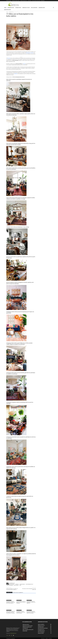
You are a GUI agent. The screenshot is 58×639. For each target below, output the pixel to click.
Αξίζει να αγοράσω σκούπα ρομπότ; (36, 0)
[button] (53, 7)
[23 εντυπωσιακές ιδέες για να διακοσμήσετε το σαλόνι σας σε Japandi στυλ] (31, 597)
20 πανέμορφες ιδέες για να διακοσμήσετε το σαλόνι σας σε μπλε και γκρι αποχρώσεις (10, 602)
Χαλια (20, 585)
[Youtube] (13, 635)
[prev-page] (6, 614)
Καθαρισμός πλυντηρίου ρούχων (16, 0)
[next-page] (8, 614)
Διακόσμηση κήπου (42, 7)
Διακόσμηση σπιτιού (11, 7)
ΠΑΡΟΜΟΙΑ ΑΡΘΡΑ (9, 592)
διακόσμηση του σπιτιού (29, 52)
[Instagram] (9, 635)
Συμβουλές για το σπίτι (26, 7)
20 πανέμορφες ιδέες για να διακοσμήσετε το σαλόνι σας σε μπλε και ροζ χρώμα (20, 612)
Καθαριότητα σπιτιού (7, 9)
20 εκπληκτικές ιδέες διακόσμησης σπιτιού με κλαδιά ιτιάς (29, 589)
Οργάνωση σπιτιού (18, 7)
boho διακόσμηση (12, 584)
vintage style (17, 584)
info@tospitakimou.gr (13, 633)
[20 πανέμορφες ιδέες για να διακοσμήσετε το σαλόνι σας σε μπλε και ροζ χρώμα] (21, 607)
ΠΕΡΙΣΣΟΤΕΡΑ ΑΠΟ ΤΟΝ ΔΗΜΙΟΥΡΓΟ (18, 592)
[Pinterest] (11, 635)
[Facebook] (7, 635)
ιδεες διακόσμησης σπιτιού (29, 584)
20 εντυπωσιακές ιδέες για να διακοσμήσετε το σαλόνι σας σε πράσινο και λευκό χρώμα (31, 612)
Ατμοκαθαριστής (29, 0)
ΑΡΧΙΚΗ (5, 7)
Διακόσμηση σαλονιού (9, 600)
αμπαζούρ (15, 73)
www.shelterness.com (12, 583)
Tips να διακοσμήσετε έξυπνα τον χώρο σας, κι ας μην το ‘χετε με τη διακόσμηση (21, 602)
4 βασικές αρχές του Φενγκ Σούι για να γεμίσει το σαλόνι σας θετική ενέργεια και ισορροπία (10, 612)
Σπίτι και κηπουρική (34, 7)
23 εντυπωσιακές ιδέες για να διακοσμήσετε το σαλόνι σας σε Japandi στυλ (31, 602)
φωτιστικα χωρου (16, 585)
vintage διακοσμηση (22, 584)
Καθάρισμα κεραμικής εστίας (23, 0)
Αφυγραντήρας (42, 0)
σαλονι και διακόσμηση (10, 585)
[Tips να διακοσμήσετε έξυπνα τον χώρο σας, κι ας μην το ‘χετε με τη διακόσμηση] (21, 597)
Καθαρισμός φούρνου (8, 0)
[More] (37, 21)
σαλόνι (24, 63)
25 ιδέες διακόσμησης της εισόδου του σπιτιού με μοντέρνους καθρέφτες (12, 589)
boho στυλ (9, 58)
